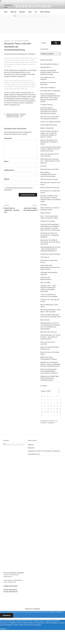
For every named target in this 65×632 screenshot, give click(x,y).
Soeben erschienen (45, 213)
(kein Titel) (43, 166)
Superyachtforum (33, 6)
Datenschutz (31, 448)
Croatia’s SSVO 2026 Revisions (48, 125)
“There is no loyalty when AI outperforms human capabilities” (49, 295)
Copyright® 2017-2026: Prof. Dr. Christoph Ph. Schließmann (44, 451)
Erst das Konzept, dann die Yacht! (49, 169)
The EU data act (44, 257)
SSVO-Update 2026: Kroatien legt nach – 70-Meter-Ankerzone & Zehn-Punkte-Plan (50, 161)
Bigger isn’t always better (47, 128)
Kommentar (8, 138)
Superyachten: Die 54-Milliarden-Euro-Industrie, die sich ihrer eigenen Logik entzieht (50, 242)
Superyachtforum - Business (16, 114)
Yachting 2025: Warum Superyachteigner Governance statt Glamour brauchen (49, 267)
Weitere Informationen (56, 612)
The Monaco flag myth (46, 104)
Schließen (3, 629)
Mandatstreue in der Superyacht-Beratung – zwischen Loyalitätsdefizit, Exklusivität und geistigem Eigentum (50, 364)
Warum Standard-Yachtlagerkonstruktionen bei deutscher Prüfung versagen (48, 174)
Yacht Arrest (43, 204)
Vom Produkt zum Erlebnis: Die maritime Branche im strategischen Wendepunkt (49, 235)
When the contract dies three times (49, 187)
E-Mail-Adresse (9, 170)
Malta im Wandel (44, 320)
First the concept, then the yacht (49, 179)
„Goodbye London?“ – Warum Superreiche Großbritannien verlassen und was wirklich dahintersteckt (48, 288)
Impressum (31, 444)
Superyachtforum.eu (45, 67)
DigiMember (37, 608)
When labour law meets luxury (48, 332)
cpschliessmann (23, 41)
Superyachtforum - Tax (14, 117)
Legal (29, 12)
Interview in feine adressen (47, 221)
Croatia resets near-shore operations (50, 254)
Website (6, 179)
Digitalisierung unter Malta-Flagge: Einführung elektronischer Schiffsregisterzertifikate (49, 378)
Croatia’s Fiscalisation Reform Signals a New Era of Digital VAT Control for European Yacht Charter (50, 149)
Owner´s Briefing (45, 12)
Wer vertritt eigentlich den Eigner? (49, 64)
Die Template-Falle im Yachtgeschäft (50, 90)
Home (5, 12)
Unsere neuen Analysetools (47, 87)
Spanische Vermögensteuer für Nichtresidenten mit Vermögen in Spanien (49, 142)
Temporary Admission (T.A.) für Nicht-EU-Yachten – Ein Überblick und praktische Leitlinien (50, 337)
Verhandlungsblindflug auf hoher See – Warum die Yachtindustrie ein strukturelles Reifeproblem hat (50, 249)
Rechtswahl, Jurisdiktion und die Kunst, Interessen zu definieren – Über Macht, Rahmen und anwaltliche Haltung (50, 198)
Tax (36, 12)
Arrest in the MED (45, 282)
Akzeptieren (6, 615)
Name (6, 161)
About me (13, 12)
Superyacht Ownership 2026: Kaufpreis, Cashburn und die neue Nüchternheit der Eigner (49, 72)
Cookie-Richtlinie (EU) (34, 454)
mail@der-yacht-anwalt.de (11, 586)
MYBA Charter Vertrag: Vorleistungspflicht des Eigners (48, 358)
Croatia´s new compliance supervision (50, 122)
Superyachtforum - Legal (15, 115)
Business (22, 12)
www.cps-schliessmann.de (11, 591)
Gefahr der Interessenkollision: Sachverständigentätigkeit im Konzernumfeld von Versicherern (49, 371)
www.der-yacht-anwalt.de (10, 589)
